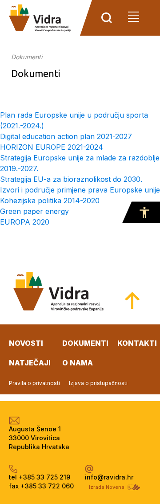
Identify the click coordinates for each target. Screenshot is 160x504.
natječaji (30, 362)
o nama (77, 362)
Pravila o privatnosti (34, 383)
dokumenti (85, 343)
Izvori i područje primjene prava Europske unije (80, 189)
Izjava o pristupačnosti (98, 383)
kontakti (137, 343)
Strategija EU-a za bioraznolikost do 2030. (71, 179)
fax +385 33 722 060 (41, 486)
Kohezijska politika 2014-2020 (50, 200)
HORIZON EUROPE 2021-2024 (51, 147)
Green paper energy (34, 211)
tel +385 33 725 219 (39, 477)
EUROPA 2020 (24, 221)
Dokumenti (26, 57)
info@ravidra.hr (109, 477)
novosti (26, 343)
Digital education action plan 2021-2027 (66, 136)
